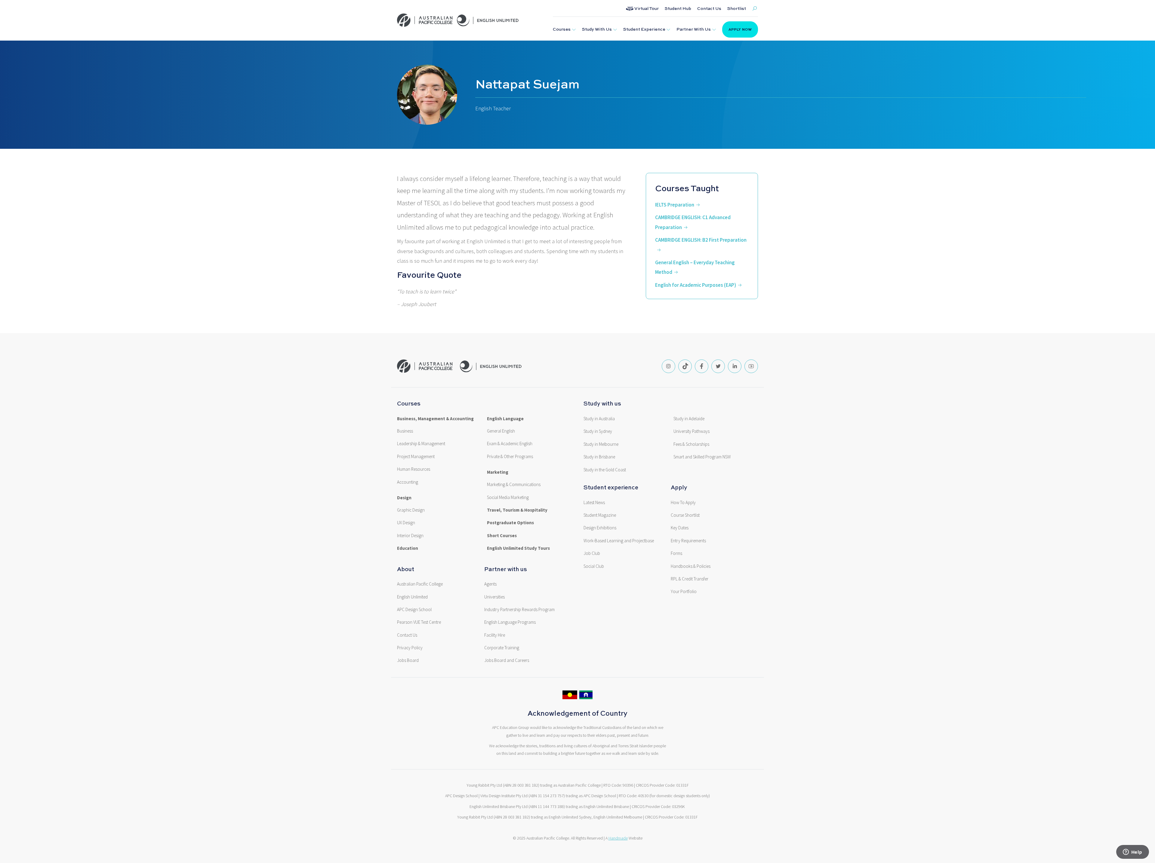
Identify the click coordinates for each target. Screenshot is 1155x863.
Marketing (497, 472)
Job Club (592, 553)
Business (405, 431)
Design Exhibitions (600, 528)
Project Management (416, 456)
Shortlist (736, 8)
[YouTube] (751, 366)
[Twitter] (718, 366)
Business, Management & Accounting (435, 419)
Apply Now (740, 29)
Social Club (594, 566)
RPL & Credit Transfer (689, 579)
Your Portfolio (684, 591)
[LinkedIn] (734, 366)
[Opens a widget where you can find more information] (1132, 852)
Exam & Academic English (509, 443)
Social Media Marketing (508, 497)
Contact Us (709, 8)
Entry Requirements (688, 540)
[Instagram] (668, 366)
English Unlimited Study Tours (518, 548)
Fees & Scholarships (691, 444)
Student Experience (644, 29)
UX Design (406, 522)
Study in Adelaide (688, 418)
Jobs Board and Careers (506, 660)
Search (754, 8)
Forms (676, 553)
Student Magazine (600, 515)
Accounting (407, 482)
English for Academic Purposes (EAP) (695, 285)
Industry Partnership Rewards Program (519, 609)
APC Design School (414, 609)
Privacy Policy (410, 647)
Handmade (618, 838)
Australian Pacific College (420, 584)
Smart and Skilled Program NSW (702, 457)
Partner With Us (693, 29)
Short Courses (502, 536)
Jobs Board (408, 660)
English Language (505, 419)
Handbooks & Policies (690, 566)
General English (501, 431)
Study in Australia (599, 418)
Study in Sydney (598, 431)
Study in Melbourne (601, 444)
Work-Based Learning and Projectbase (619, 540)
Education (407, 548)
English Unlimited (412, 597)
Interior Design (410, 535)
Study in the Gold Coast (605, 470)
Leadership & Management (421, 443)
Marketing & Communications (514, 484)
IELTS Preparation (674, 204)
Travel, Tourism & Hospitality (517, 510)
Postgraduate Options (510, 523)
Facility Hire (494, 635)
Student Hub (678, 8)
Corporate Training (501, 647)
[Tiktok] (685, 366)
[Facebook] (701, 366)
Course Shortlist (685, 515)
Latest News (594, 502)
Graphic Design (411, 510)
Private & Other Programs (510, 456)
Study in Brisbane (599, 457)
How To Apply (683, 502)
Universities (494, 597)
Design (404, 498)
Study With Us (597, 29)
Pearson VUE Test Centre (419, 622)
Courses (562, 29)
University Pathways (691, 431)
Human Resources (413, 469)
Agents (490, 584)
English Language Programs (510, 622)
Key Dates (679, 528)
